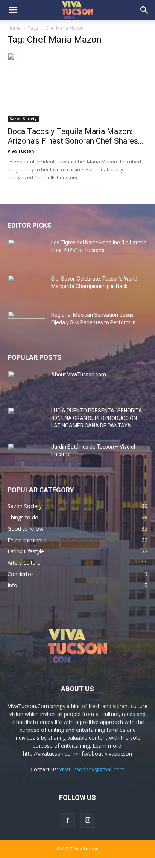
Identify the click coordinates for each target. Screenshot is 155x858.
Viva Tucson (21, 151)
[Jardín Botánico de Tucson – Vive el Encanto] (26, 456)
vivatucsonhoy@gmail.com (92, 769)
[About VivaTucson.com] (26, 384)
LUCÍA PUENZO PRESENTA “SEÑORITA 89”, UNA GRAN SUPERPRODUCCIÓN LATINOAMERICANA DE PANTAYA (96, 418)
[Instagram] (87, 820)
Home (14, 28)
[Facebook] (67, 820)
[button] (13, 10)
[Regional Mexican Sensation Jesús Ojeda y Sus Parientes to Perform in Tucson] (26, 324)
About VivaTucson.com (78, 374)
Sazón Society (23, 118)
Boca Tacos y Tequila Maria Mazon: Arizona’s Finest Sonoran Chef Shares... (76, 136)
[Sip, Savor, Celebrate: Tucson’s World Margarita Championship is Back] (26, 288)
